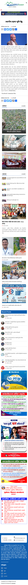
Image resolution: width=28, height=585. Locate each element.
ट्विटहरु (5, 573)
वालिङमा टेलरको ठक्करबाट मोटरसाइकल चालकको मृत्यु (12, 281)
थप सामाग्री (23, 106)
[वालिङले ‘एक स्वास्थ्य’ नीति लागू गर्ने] (14, 161)
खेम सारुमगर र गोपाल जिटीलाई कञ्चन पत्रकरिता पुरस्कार (12, 258)
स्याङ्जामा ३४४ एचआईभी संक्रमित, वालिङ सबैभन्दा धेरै (11, 305)
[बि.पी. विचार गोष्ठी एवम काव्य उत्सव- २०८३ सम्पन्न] (14, 212)
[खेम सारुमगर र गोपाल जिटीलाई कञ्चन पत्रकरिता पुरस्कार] (14, 247)
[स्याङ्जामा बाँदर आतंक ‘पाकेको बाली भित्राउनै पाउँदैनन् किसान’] (14, 121)
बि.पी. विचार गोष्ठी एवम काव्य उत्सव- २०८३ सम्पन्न (13, 223)
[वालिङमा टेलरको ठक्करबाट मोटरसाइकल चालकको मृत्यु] (14, 271)
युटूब (5, 571)
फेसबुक (5, 568)
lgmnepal (13, 583)
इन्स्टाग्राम (5, 576)
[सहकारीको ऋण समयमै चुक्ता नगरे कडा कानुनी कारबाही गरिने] (14, 143)
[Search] (26, 3)
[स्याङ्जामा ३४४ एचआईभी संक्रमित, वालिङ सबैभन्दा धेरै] (14, 294)
